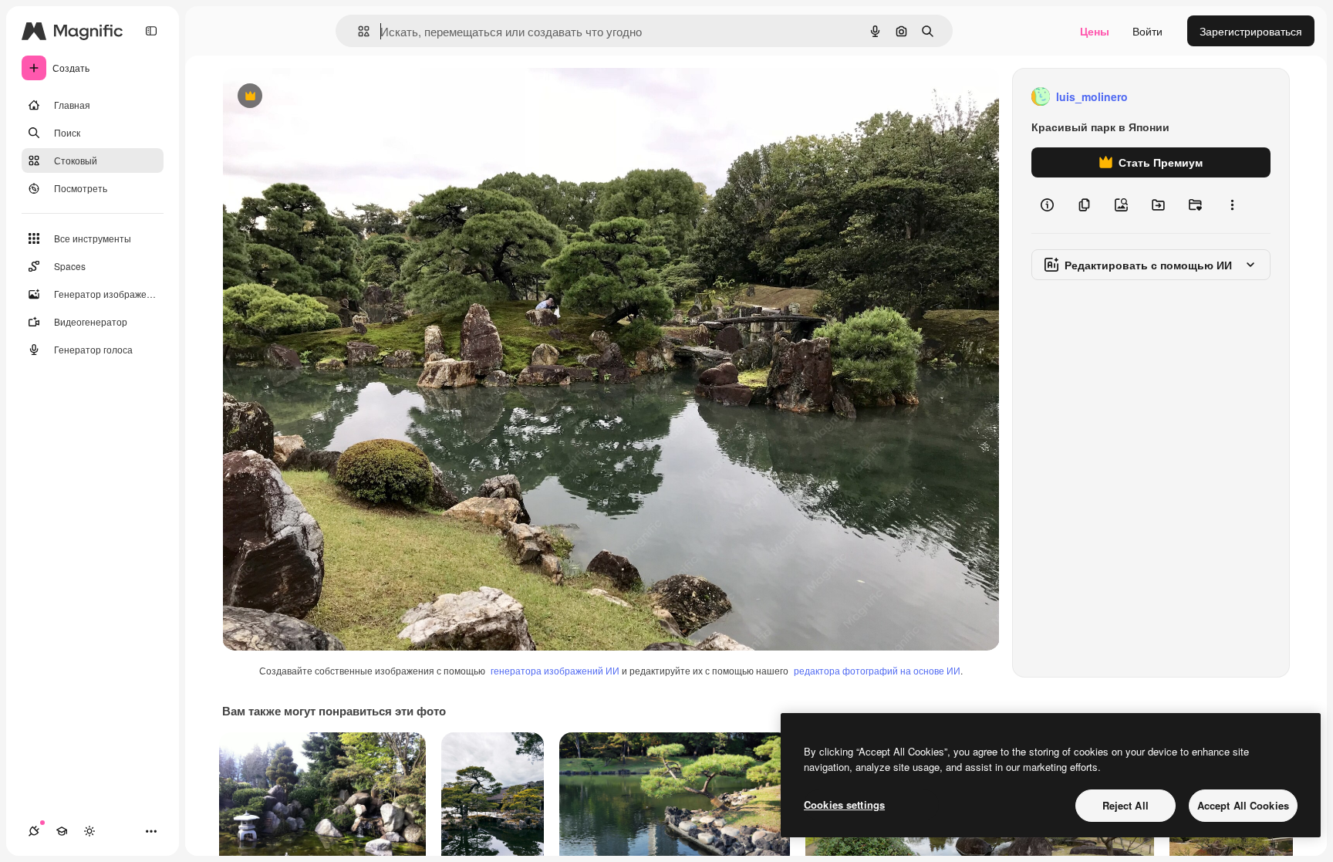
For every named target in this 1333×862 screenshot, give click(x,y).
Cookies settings (844, 804)
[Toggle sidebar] (151, 31)
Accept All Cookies (1243, 805)
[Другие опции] (1232, 205)
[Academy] (61, 831)
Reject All (1125, 805)
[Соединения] (34, 831)
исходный (325, 97)
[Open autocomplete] (357, 31)
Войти (1147, 31)
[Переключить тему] (89, 831)
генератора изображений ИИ (555, 670)
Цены (1094, 31)
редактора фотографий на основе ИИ (877, 670)
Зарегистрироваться (1251, 31)
